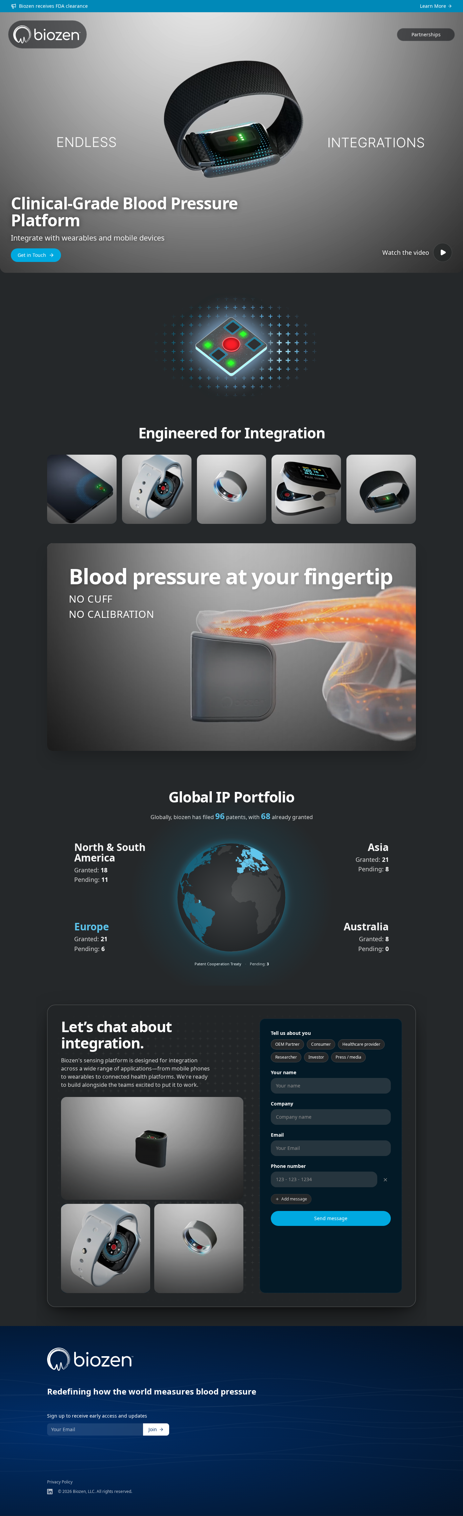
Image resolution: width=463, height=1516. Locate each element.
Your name (283, 1072)
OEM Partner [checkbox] (287, 1044)
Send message (330, 1218)
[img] (231, 897)
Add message (294, 1199)
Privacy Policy (60, 1482)
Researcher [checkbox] (286, 1057)
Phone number (288, 1166)
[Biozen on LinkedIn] (50, 1491)
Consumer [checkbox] (321, 1044)
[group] (152, 1148)
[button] (201, 863)
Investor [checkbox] (316, 1057)
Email (277, 1135)
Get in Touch (32, 255)
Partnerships (426, 34)
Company (282, 1103)
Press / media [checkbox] (348, 1057)
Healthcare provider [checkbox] (361, 1044)
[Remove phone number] (385, 1179)
